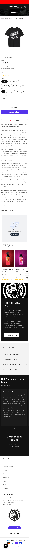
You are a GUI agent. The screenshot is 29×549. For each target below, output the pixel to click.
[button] (3, 7)
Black (4, 81)
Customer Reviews (8, 466)
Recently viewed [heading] (9, 246)
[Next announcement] (26, 2)
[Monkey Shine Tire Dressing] (21, 259)
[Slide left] (11, 53)
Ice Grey (15, 85)
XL (18, 91)
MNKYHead (12, 546)
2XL (24, 91)
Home (2, 18)
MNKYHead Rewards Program (10, 463)
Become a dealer (7, 470)
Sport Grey (6, 85)
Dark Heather (13, 81)
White (22, 85)
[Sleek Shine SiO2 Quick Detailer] (8, 259)
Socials (5, 474)
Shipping (3, 68)
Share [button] (4, 205)
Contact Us (6, 485)
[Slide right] (18, 53)
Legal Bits (5, 488)
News (4, 481)
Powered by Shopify (18, 546)
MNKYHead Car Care (11, 18)
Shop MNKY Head (12, 335)
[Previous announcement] (3, 2)
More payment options (14, 116)
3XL (4, 95)
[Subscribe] (24, 451)
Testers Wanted (7, 477)
